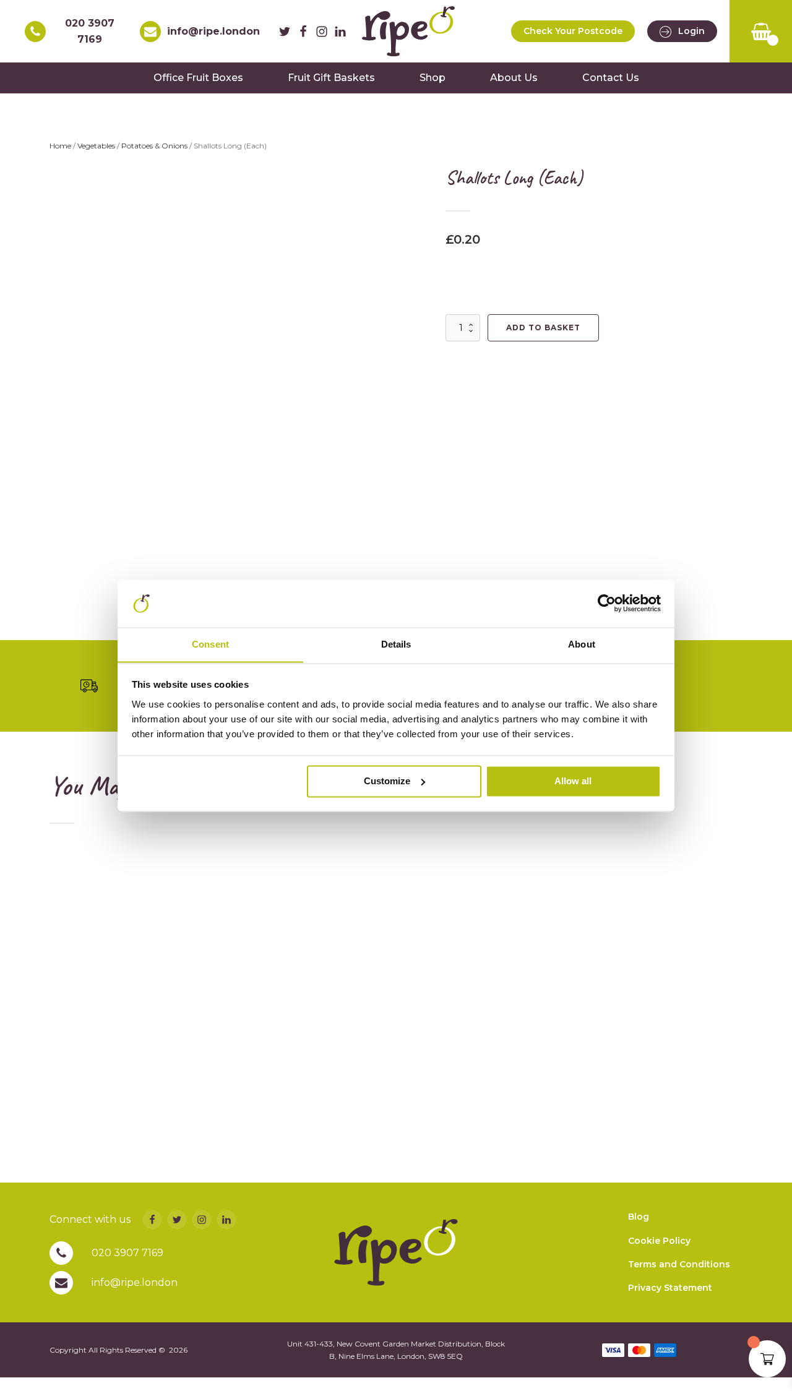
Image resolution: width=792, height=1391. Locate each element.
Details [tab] (396, 644)
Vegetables (96, 145)
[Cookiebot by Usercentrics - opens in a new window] (607, 603)
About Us (514, 77)
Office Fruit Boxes (198, 77)
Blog (638, 1216)
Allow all (573, 781)
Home (60, 145)
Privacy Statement (670, 1287)
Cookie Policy (659, 1240)
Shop (433, 77)
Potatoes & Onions (154, 145)
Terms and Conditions (679, 1264)
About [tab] (581, 644)
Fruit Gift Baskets (331, 77)
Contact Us (610, 77)
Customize (387, 781)
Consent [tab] (210, 644)
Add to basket (543, 327)
